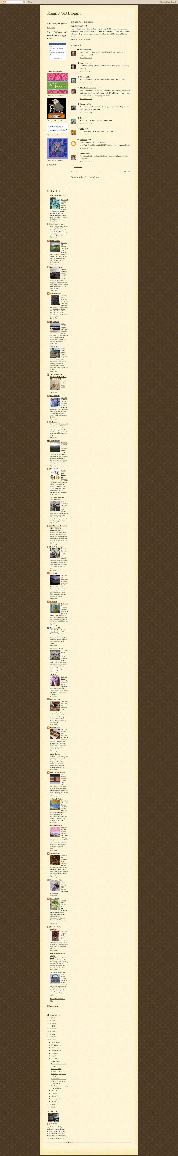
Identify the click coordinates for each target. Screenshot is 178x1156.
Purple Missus (55, 727)
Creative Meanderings (57, 772)
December (54, 1042)
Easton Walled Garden (63, 350)
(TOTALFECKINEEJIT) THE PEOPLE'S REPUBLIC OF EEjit (58, 528)
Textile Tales (54, 573)
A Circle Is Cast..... (56, 799)
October (54, 1048)
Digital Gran (54, 322)
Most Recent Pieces (63, 976)
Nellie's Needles (55, 853)
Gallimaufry (54, 422)
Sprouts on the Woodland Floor (64, 858)
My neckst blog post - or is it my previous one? (64, 831)
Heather (53, 1124)
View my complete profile (55, 1138)
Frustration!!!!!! (56, 1069)
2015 (51, 1031)
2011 (51, 1104)
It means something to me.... (64, 271)
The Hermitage (55, 441)
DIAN (82, 128)
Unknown (83, 139)
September (55, 1050)
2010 (51, 1107)
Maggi (82, 76)
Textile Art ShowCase (57, 972)
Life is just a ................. (58, 1079)
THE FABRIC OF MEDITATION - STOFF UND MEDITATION (58, 376)
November (55, 1045)
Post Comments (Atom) (90, 177)
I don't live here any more (64, 884)
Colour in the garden (64, 550)
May (53, 1091)
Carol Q (83, 63)
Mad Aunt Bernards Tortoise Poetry (57, 498)
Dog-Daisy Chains (56, 267)
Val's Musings (54, 899)
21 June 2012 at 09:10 (86, 58)
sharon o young (55, 699)
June (53, 1059)
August (53, 1053)
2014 (51, 1034)
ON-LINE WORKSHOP (64, 400)
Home (101, 171)
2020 (51, 1018)
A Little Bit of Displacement (64, 606)
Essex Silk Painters (64, 731)
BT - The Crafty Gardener (55, 928)
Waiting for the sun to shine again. (58, 1082)
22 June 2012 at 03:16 (86, 134)
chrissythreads (55, 754)
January (54, 1101)
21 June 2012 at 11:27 (86, 82)
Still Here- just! (55, 756)
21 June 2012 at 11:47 (86, 99)
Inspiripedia (51, 28)
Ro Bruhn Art (55, 396)
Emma (82, 153)
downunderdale (55, 293)
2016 (51, 1029)
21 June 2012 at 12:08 (86, 112)
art (51, 54)
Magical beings (63, 902)
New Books (54, 424)
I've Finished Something (64, 776)
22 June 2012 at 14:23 (86, 162)
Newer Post (75, 171)
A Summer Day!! (56, 1071)
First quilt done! (64, 678)
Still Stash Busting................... (64, 652)
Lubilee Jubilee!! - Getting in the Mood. (59, 1087)
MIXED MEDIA (55, 346)
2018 (51, 1023)
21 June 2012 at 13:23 (86, 123)
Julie (82, 117)
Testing (63, 324)
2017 (51, 1026)
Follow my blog (57, 58)
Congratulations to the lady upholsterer (64, 704)
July (53, 1056)
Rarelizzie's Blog (55, 628)
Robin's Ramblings (56, 547)
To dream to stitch (56, 880)
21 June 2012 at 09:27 (86, 71)
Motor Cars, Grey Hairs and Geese (64, 504)
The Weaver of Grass (57, 224)
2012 (51, 1040)
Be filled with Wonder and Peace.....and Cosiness (64, 475)
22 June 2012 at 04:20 (86, 148)
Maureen (83, 49)
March (53, 1096)
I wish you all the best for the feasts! (64, 384)
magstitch (53, 602)
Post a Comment (78, 167)
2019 (51, 1020)
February (54, 1099)
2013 (51, 1037)
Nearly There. (55, 1061)
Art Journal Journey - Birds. (64, 202)
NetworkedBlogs (55, 44)
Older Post (127, 171)
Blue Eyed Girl (55, 469)
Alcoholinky (54, 675)
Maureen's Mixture (56, 648)
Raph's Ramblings (56, 825)
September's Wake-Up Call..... (64, 803)
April (53, 1093)
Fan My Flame (55, 241)
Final (52, 226)
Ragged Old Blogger (64, 13)
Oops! (52, 958)
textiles (52, 52)
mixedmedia (60, 52)
